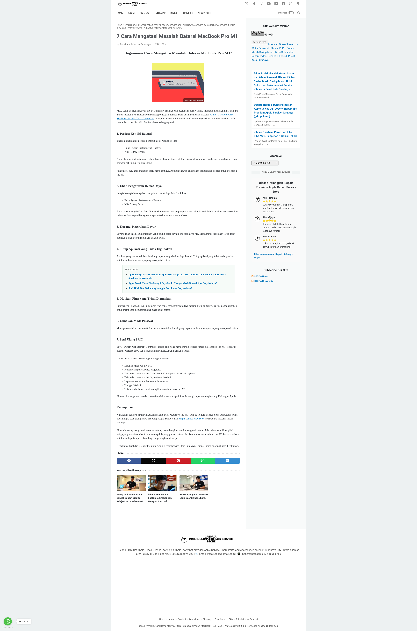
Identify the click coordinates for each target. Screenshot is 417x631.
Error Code (220, 619)
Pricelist (187, 13)
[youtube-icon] (268, 3)
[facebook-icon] (283, 3)
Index (173, 13)
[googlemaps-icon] (298, 3)
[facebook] (129, 461)
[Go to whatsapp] (8, 621)
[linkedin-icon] (276, 3)
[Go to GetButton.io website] (8, 628)
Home (120, 13)
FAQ (231, 619)
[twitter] (153, 461)
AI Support (204, 13)
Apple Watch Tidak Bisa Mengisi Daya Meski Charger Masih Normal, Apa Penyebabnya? (173, 283)
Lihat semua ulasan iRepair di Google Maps (273, 256)
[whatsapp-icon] (290, 3)
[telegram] (227, 461)
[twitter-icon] (246, 3)
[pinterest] (178, 461)
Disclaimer (194, 619)
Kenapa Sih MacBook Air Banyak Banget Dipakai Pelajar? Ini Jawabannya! (130, 498)
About (132, 13)
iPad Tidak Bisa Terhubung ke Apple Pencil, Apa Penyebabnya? (160, 288)
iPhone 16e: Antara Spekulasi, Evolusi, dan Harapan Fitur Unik (160, 498)
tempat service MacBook (191, 418)
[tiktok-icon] (254, 3)
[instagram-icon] (261, 3)
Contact (145, 13)
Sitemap (160, 13)
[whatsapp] (203, 461)
